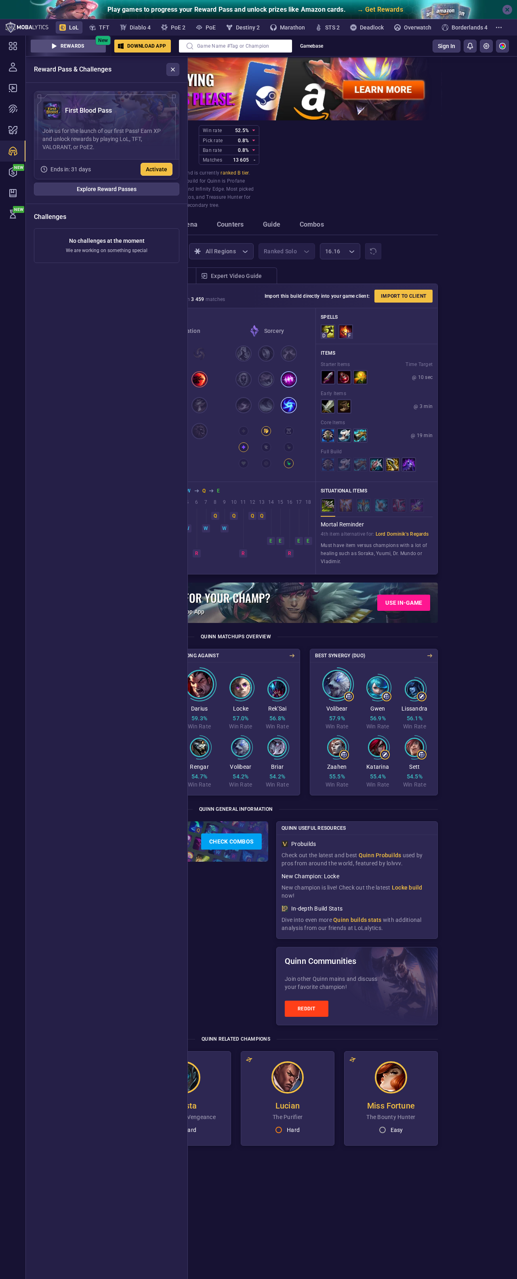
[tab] (188, 225)
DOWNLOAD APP (146, 46)
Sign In (446, 46)
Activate (156, 169)
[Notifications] (470, 46)
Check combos (231, 841)
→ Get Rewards (380, 9)
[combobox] (235, 46)
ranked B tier (234, 173)
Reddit (306, 1009)
